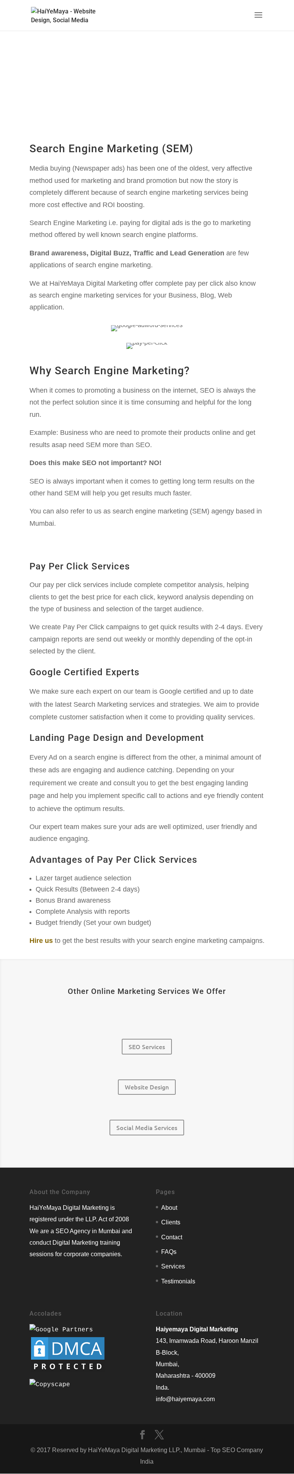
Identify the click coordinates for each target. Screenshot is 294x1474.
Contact (171, 1237)
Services (173, 1266)
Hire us (41, 940)
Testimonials (178, 1281)
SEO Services (147, 1046)
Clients (170, 1222)
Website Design (147, 1086)
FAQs (168, 1252)
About (169, 1207)
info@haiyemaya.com (185, 1399)
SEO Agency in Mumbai (88, 1231)
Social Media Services (146, 1127)
